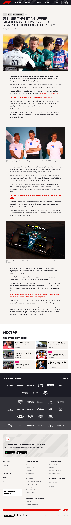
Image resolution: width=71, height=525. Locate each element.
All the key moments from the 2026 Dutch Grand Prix (57, 363)
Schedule (18, 2)
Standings (37, 2)
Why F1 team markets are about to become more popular (57, 355)
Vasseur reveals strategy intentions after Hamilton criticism (22, 344)
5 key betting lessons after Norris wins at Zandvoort (23, 365)
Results (27, 2)
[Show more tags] (26, 14)
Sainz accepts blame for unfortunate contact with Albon (57, 343)
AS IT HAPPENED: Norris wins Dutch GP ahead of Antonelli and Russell (23, 353)
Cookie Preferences (32, 504)
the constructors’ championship (48, 93)
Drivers (47, 2)
